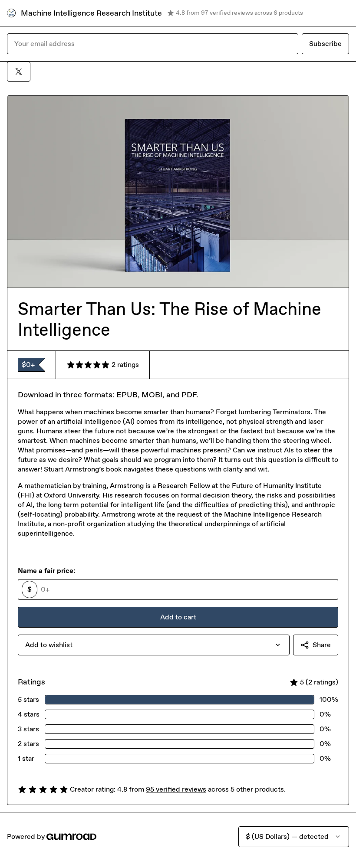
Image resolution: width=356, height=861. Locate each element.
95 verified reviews (176, 789)
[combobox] (154, 645)
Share (322, 645)
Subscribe (325, 43)
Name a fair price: (46, 570)
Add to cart (178, 617)
